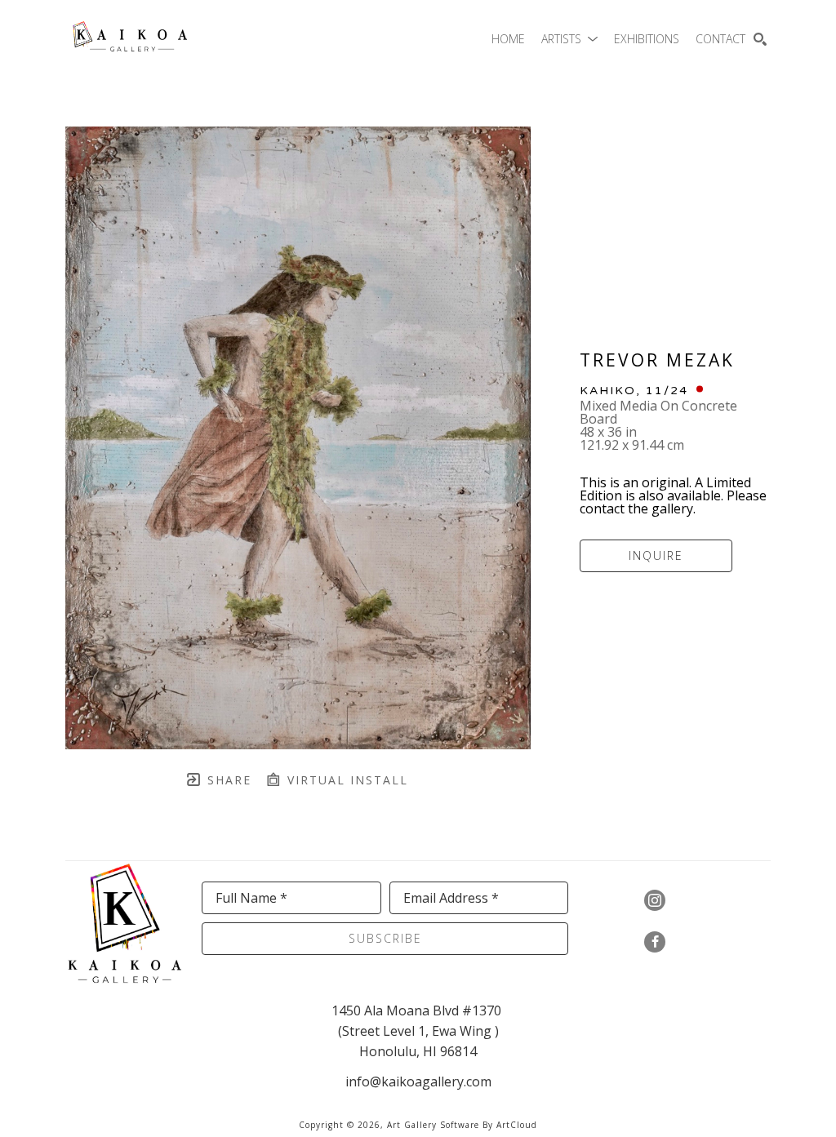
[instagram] (654, 900)
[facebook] (654, 942)
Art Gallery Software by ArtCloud (462, 1124)
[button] (569, 39)
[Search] (760, 39)
